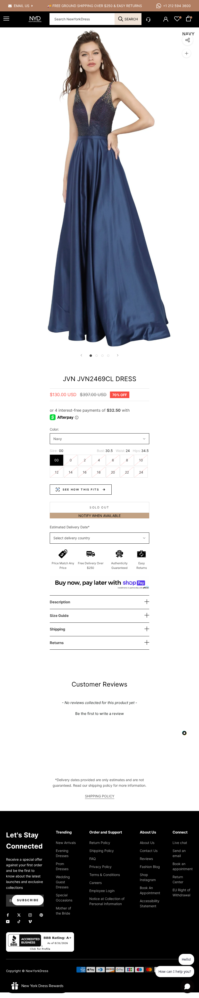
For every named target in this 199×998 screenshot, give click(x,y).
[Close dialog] (166, 451)
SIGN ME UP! (99, 517)
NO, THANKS (99, 532)
